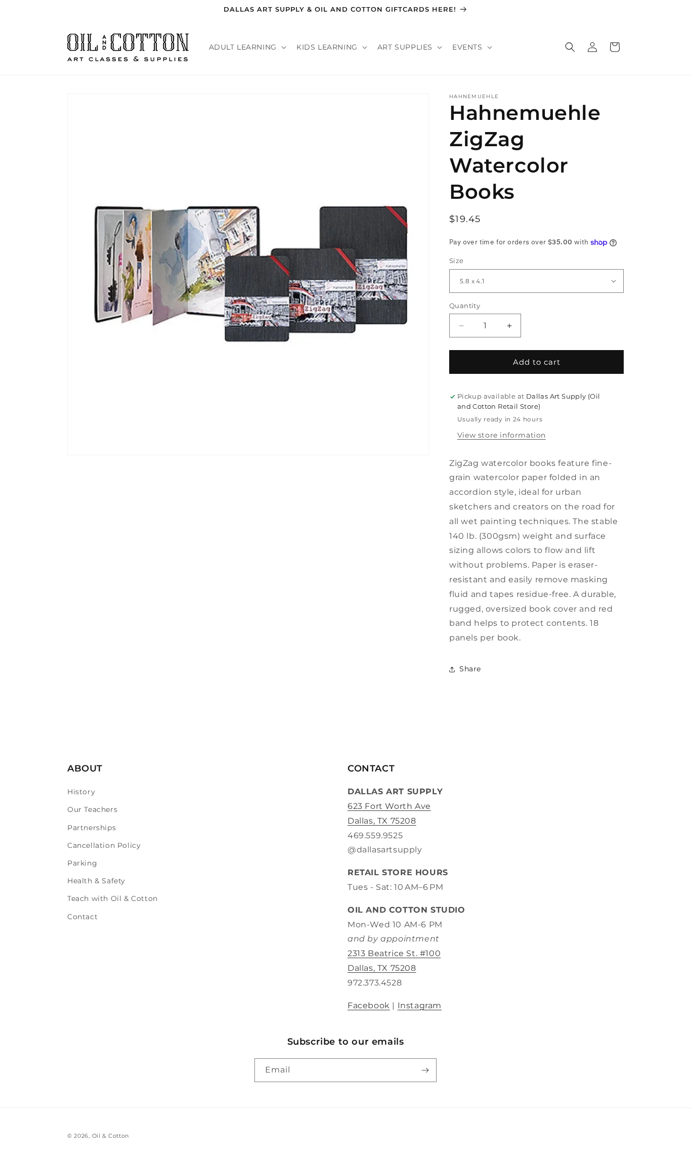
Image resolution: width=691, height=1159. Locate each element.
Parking (82, 863)
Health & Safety (96, 880)
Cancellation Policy (104, 845)
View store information (501, 435)
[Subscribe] (425, 1070)
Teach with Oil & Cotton (112, 898)
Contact (82, 916)
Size (456, 260)
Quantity (464, 306)
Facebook (369, 1005)
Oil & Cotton (110, 1135)
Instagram (420, 1005)
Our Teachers (92, 809)
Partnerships (91, 827)
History (81, 791)
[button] (246, 47)
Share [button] (470, 668)
